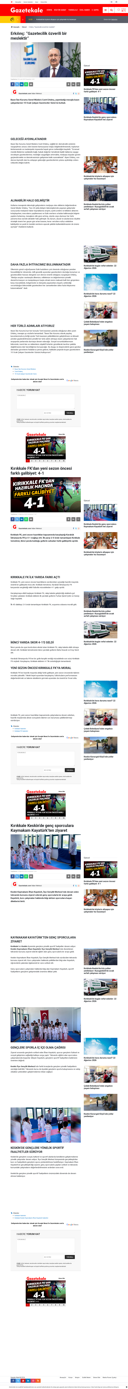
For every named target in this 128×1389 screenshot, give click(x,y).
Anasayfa (16, 27)
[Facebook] (13, 84)
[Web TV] (111, 2)
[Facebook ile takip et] (73, 93)
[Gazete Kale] (27, 10)
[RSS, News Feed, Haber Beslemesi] (38, 1381)
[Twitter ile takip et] (76, 93)
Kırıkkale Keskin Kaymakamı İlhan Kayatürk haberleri (31, 1218)
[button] (68, 84)
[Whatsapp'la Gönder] (26, 84)
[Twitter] (17, 84)
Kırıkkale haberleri (20, 729)
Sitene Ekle (44, 2)
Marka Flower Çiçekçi (109, 1377)
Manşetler (18, 2)
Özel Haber (85, 10)
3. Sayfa (95, 10)
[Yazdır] (31, 84)
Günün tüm (110, 19)
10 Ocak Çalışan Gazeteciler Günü (26, 374)
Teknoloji (73, 10)
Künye (70, 1377)
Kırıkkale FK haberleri (21, 731)
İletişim (77, 1377)
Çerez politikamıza (108, 1387)
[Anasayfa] (12, 2)
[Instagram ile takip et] (78, 93)
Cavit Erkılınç (19, 371)
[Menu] (105, 10)
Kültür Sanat (60, 10)
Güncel (24, 27)
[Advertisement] (46, 120)
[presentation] (17, 19)
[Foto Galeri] (116, 2)
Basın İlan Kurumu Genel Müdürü (25, 369)
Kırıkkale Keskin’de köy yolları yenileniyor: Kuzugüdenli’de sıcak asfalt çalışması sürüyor (60, 19)
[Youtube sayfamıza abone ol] (23, 1381)
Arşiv (36, 2)
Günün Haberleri (28, 2)
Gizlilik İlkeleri (86, 1377)
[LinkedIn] (22, 84)
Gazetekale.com (25, 93)
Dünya (49, 10)
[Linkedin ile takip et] (28, 1381)
